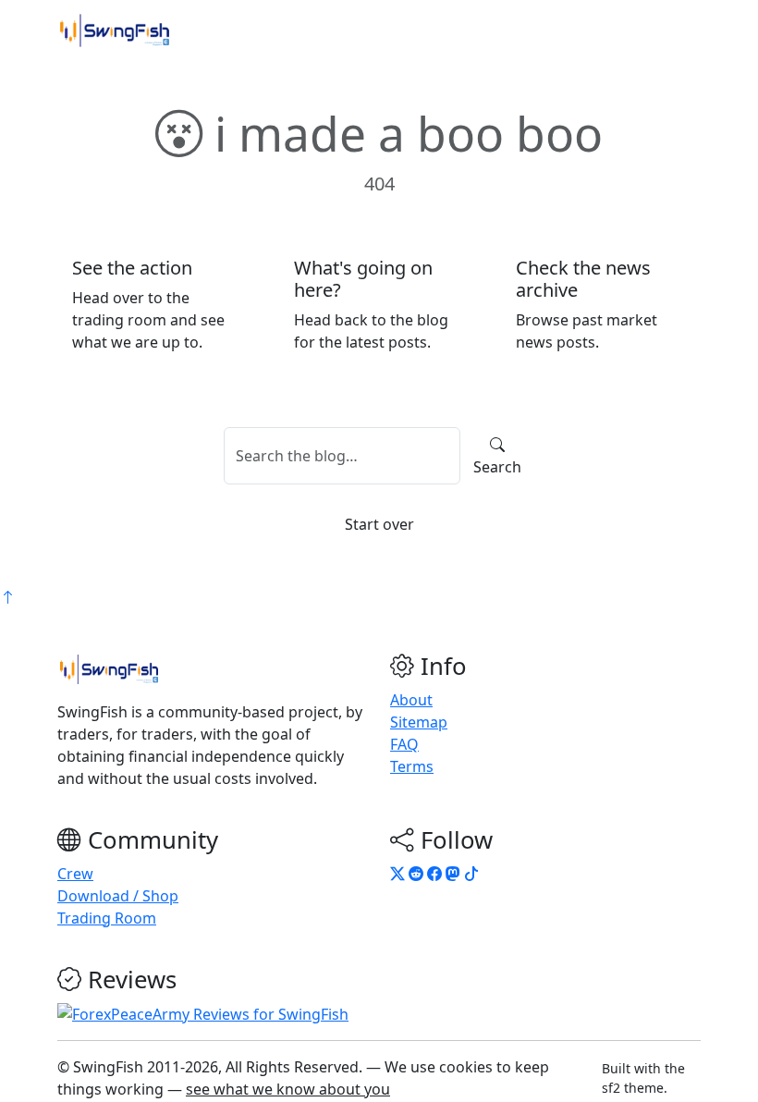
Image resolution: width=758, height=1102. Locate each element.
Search (497, 467)
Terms (412, 766)
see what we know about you (288, 1089)
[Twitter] (397, 873)
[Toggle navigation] (675, 30)
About (411, 700)
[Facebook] (434, 873)
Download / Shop (117, 896)
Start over (379, 524)
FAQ (404, 744)
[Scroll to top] (7, 597)
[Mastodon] (453, 873)
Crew (75, 873)
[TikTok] (471, 873)
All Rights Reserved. (294, 1067)
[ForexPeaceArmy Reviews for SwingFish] (202, 1012)
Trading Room (106, 918)
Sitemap (418, 722)
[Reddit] (416, 873)
